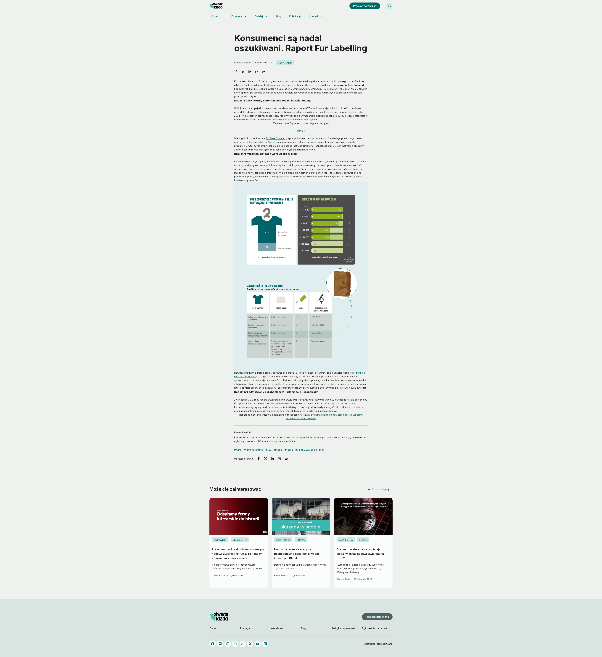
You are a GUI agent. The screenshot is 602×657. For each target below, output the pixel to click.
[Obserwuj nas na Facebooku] (212, 644)
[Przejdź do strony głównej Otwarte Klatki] (218, 6)
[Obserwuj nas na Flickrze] (220, 644)
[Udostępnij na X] (243, 72)
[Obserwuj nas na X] (250, 644)
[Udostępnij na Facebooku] (236, 72)
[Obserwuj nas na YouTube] (258, 644)
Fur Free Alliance (275, 138)
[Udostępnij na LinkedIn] (250, 72)
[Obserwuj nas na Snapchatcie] (235, 644)
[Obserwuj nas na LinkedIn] (265, 644)
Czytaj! (301, 130)
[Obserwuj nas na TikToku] (243, 644)
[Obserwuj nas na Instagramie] (227, 644)
